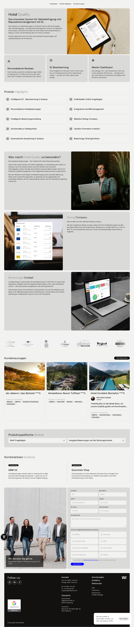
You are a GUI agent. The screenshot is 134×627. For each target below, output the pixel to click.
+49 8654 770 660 (69, 586)
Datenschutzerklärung (90, 560)
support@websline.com (69, 590)
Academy (96, 580)
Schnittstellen (98, 577)
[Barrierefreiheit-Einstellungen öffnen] (4, 537)
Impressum (95, 590)
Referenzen (97, 583)
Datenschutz (96, 593)
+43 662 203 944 (69, 588)
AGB (93, 588)
